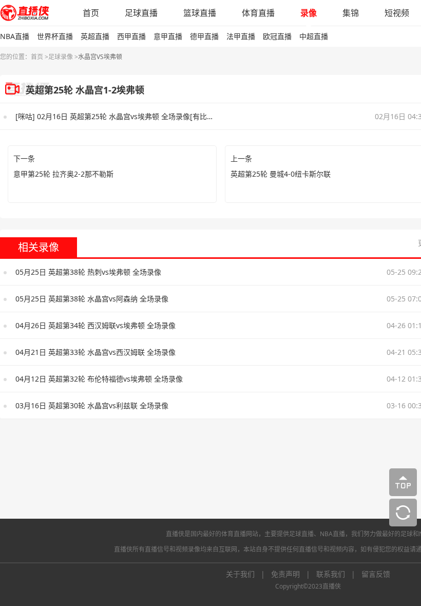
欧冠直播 (277, 36)
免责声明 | (293, 574)
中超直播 (313, 36)
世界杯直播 (55, 36)
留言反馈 (375, 574)
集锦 (350, 12)
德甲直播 (204, 36)
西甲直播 (131, 36)
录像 (308, 12)
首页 (91, 12)
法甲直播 (240, 36)
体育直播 (258, 12)
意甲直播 (168, 36)
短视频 (397, 12)
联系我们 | (338, 574)
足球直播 (141, 12)
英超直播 (95, 36)
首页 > (39, 56)
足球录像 (60, 56)
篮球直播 (199, 12)
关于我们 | (248, 574)
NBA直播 (14, 36)
